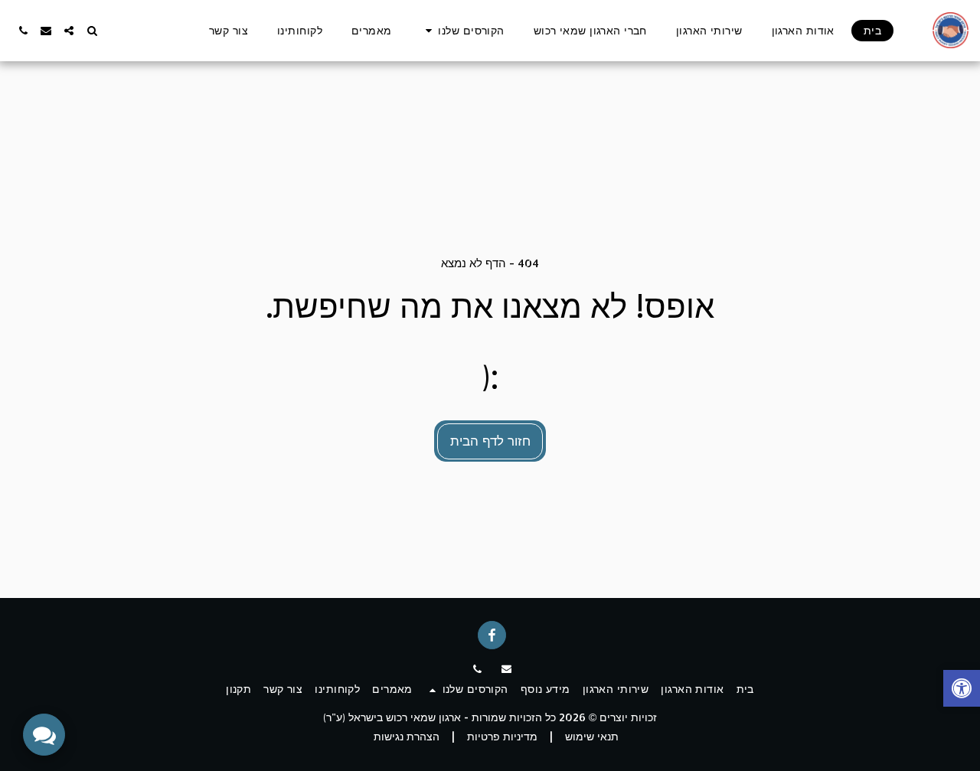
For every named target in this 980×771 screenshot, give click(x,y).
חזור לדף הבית (490, 440)
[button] (463, 30)
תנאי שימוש (592, 736)
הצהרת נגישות (406, 736)
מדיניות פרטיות (502, 736)
